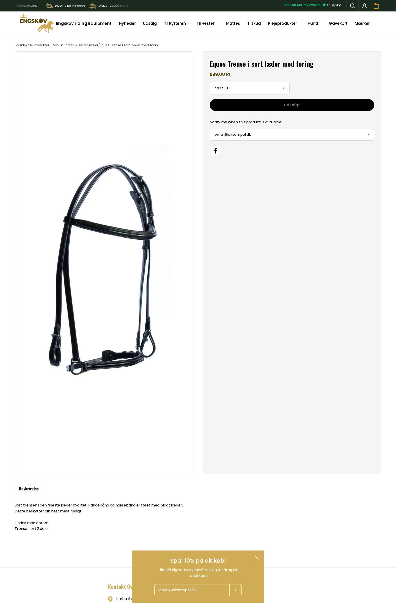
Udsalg (150, 23)
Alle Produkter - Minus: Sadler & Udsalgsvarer (63, 45)
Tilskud (254, 23)
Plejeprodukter (282, 23)
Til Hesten (206, 23)
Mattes (233, 23)
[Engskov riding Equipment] (36, 23)
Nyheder (127, 23)
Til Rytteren (175, 23)
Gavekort (338, 23)
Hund (313, 23)
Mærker (362, 23)
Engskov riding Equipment (84, 23)
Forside (20, 45)
